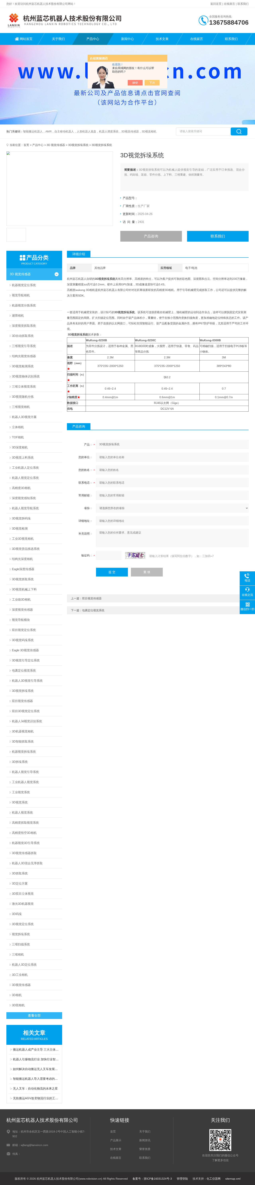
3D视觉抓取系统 (23, 579)
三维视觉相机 (21, 406)
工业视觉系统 (21, 792)
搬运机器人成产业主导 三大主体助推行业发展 (36, 1049)
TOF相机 (18, 437)
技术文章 (162, 39)
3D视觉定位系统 (23, 924)
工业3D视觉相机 (23, 538)
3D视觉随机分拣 (23, 396)
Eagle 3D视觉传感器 (25, 650)
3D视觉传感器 (21, 985)
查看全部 (34, 1015)
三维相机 (18, 954)
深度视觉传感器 (22, 609)
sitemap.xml (232, 1178)
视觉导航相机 (21, 295)
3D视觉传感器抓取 (24, 853)
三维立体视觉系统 (24, 386)
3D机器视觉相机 (23, 731)
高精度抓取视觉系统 (25, 822)
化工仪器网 (214, 1178)
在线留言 (229, 3)
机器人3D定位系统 (24, 964)
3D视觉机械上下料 (24, 589)
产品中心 (92, 39)
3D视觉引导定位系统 (26, 660)
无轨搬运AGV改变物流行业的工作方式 (36, 1098)
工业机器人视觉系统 (25, 782)
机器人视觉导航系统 (25, 508)
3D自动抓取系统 (23, 335)
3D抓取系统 (20, 873)
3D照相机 (18, 1005)
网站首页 (26, 39)
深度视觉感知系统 (24, 498)
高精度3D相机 (21, 488)
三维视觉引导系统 (24, 346)
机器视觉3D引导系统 (26, 843)
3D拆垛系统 (20, 761)
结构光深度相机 (22, 559)
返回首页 (216, 3)
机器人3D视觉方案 (24, 417)
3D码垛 (17, 914)
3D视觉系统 (20, 802)
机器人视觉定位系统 (25, 477)
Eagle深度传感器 (23, 569)
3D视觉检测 (20, 528)
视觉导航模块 (21, 619)
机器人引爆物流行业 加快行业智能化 (36, 1059)
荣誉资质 (144, 1149)
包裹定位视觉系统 (24, 670)
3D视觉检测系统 (23, 366)
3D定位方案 (20, 883)
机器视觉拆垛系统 (24, 751)
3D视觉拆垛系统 (78, 145)
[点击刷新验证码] (135, 555)
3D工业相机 (20, 974)
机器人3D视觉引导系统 (27, 680)
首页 (26, 145)
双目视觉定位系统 (24, 630)
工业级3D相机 (21, 599)
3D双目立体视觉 (23, 893)
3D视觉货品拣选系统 (26, 548)
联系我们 (243, 3)
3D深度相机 (20, 447)
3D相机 (17, 995)
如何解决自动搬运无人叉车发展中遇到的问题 (36, 1069)
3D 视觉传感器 (56, 145)
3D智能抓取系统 (23, 741)
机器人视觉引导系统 (25, 772)
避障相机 (18, 315)
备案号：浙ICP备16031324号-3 (152, 1178)
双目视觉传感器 (22, 701)
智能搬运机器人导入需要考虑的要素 (36, 1078)
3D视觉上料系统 (23, 457)
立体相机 (18, 427)
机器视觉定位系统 (24, 285)
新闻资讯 (144, 1140)
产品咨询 (151, 236)
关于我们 (58, 39)
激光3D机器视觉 (23, 903)
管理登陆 (182, 1178)
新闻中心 (127, 39)
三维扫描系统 (21, 944)
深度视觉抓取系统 (24, 325)
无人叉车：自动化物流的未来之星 (35, 1088)
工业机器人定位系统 (25, 467)
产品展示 (115, 1140)
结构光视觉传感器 (24, 356)
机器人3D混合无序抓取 (27, 863)
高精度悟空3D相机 (24, 832)
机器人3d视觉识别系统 (27, 721)
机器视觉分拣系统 (24, 305)
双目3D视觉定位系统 (26, 711)
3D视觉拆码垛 (21, 518)
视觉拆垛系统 (21, 934)
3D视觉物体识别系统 (26, 376)
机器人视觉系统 (22, 812)
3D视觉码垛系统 (23, 640)
